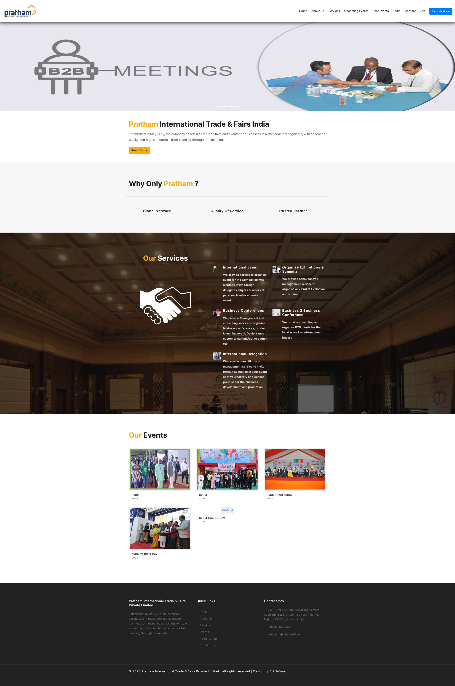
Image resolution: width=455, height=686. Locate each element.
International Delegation (245, 354)
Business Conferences (243, 310)
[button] (34, 66)
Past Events (381, 11)
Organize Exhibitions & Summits (303, 269)
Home (303, 11)
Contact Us (207, 645)
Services (334, 11)
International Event (240, 267)
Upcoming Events (356, 11)
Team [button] (396, 11)
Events (204, 632)
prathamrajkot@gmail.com (284, 634)
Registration (441, 11)
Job (422, 11)
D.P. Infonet (278, 671)
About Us (317, 11)
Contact (410, 11)
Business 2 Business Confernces (301, 312)
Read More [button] (139, 150)
